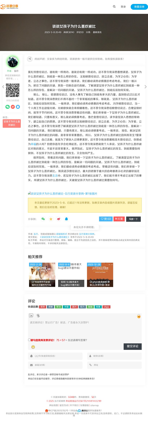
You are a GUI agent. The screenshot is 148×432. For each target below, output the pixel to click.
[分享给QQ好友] (66, 219)
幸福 (33, 144)
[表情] (33, 347)
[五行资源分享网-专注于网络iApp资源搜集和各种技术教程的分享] (9, 7)
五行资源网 (59, 401)
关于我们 (74, 405)
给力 (82, 307)
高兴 (74, 307)
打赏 (120, 219)
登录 (123, 6)
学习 (58, 307)
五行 (16, 71)
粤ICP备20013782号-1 (59, 410)
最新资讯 (97, 32)
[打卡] (38, 315)
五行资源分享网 (86, 234)
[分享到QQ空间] (51, 219)
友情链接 (84, 405)
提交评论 (132, 346)
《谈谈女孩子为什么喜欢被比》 (55, 237)
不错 (66, 307)
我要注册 (139, 6)
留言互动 (64, 405)
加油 (90, 307)
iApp (106, 307)
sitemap (94, 405)
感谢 (50, 307)
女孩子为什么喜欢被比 (12, 123)
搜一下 (134, 219)
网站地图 (53, 405)
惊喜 (98, 307)
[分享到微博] (58, 219)
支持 (42, 307)
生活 (55, 175)
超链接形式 (61, 234)
